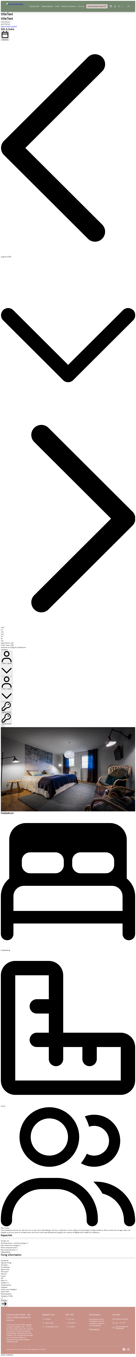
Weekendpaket (47, 6)
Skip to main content (9, 26)
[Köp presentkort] (111, 6)
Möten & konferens (69, 6)
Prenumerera (94, 1329)
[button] (68, 148)
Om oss (81, 6)
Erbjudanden (34, 6)
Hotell (57, 6)
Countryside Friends (96, 6)
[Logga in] (115, 6)
